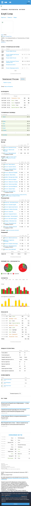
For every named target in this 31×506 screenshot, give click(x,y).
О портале (3, 465)
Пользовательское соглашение (8, 467)
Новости (10, 17)
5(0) (22, 237)
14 (1, 130)
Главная (4, 9)
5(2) (22, 249)
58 (2, 204)
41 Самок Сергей (10, 156)
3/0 (28, 164)
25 (2, 184)
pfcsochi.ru (3, 42)
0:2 (22, 316)
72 (29, 116)
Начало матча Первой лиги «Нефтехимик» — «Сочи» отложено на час (15, 404)
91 (2, 243)
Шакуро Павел (11, 188)
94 (2, 216)
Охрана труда (4, 468)
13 (22, 64)
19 (2, 153)
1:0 (24, 102)
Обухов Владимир (10, 246)
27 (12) (6, 100)
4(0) (22, 220)
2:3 (22, 327)
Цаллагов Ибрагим (12, 186)
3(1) (28, 325)
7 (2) (25, 380)
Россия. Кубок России (11, 51)
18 (19, 184)
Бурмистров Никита (13, 207)
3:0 (25, 105)
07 (4, 320)
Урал (4, 123)
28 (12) (6, 102)
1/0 (28, 174)
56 (2, 179)
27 (29, 134)
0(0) (21, 147)
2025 (3, 68)
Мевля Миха (12, 174)
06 (4, 318)
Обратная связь (4, 464)
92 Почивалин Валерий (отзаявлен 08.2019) (15, 194)
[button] (11, 79)
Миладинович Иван (13, 177)
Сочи (2, 34)
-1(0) (25, 153)
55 (2, 211)
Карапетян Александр (8, 241)
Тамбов (4, 130)
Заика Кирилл (11, 164)
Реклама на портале (5, 466)
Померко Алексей (10, 227)
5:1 (22, 329)
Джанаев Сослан (12, 147)
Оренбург (5, 134)
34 (2, 172)
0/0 (28, 149)
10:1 (23, 332)
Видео (15, 17)
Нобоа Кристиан (13, 220)
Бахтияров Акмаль (14, 202)
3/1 (28, 181)
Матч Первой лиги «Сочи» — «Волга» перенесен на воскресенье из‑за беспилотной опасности (14, 423)
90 (2, 188)
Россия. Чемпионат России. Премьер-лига (12, 62)
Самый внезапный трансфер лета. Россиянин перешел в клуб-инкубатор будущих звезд (13, 410)
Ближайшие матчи (15, 435)
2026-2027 (3, 52)
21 (2, 202)
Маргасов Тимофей (12, 172)
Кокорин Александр (13, 243)
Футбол (22, 9)
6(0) (22, 218)
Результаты (13, 9)
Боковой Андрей (12, 204)
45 (2, 177)
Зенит (4, 116)
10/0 (28, 186)
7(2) (22, 243)
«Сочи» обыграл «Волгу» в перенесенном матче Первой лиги (14, 417)
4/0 (28, 172)
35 (29, 121)
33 (29, 125)
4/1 (28, 169)
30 (22, 61)
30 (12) (6, 107)
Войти (28, 3)
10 (1, 121)
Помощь (3, 463)
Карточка (3, 17)
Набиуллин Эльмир (13, 181)
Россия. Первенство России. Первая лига (12, 55)
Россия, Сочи (9, 36)
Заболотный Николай (8, 150)
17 (2, 218)
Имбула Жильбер (13, 209)
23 (28, 64)
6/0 (28, 177)
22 (28, 61)
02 (4, 316)
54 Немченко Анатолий (12, 230)
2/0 (28, 147)
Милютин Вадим (12, 179)
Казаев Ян (10, 211)
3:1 (22, 320)
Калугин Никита (12, 166)
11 (1, 123)
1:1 (22, 318)
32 (2, 174)
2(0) (22, 240)
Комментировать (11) (15, 393)
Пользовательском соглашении (13, 496)
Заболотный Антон (12, 237)
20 (27, 61)
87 (2, 240)
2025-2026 (3, 58)
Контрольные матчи (10, 64)
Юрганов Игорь (9, 192)
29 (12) (6, 105)
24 (2, 181)
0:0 (24, 98)
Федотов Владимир (9, 86)
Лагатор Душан (14, 216)
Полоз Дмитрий (12, 249)
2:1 (24, 100)
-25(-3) (25, 147)
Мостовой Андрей (12, 218)
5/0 (28, 216)
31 (29, 128)
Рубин (4, 121)
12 (1, 125)
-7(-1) (25, 149)
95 (2, 209)
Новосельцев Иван (12, 184)
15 (19, 172)
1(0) (22, 164)
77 (2, 249)
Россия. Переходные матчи (12, 68)
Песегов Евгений (9, 224)
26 (2, 166)
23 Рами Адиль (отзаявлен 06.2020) (10, 195)
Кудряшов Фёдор (9, 169)
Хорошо (15, 503)
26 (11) (6, 98)
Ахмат (4, 128)
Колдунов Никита (12, 213)
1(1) (28, 316)
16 (28, 54)
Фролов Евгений (9, 154)
